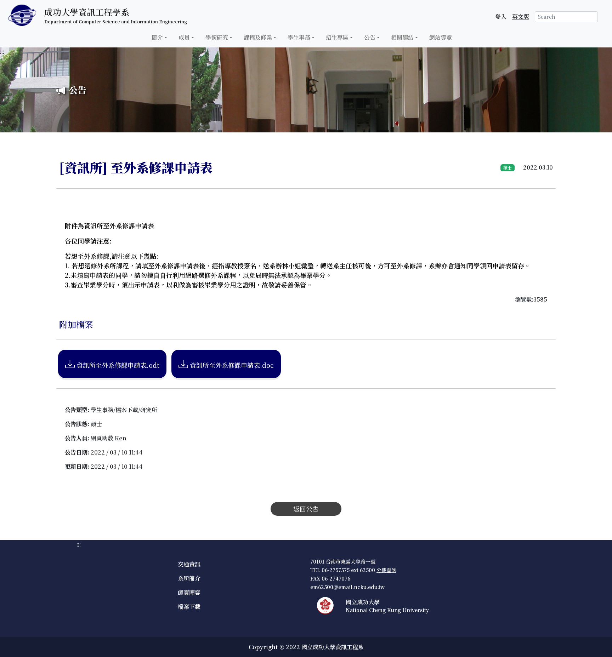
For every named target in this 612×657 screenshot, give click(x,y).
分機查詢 (386, 569)
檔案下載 (189, 606)
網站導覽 (440, 37)
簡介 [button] (157, 37)
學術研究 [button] (216, 37)
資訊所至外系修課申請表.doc (231, 365)
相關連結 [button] (402, 37)
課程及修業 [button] (258, 37)
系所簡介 (189, 578)
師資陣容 (189, 592)
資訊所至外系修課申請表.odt (117, 365)
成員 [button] (184, 37)
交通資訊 (189, 564)
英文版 (520, 16)
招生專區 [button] (337, 37)
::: (2, 51)
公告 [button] (369, 37)
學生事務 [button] (299, 37)
